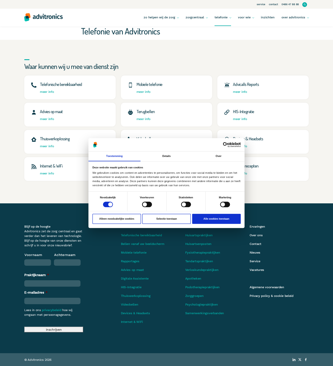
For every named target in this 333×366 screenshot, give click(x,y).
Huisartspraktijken (199, 235)
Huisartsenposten (198, 244)
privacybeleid (51, 310)
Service (261, 4)
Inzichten (267, 17)
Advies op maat (132, 270)
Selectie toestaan (166, 218)
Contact (273, 4)
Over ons (256, 235)
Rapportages (130, 261)
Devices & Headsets (135, 313)
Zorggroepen (194, 296)
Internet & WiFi (132, 322)
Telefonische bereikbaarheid (141, 235)
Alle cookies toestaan (216, 218)
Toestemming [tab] (114, 156)
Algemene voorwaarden (267, 287)
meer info (47, 92)
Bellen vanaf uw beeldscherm (142, 244)
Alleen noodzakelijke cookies (116, 218)
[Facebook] (306, 360)
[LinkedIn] (294, 360)
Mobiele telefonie (134, 252)
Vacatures (257, 270)
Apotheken (193, 278)
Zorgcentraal (195, 17)
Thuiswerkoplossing (136, 296)
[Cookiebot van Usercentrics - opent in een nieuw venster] (225, 144)
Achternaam (65, 255)
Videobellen (129, 304)
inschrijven (54, 329)
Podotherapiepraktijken (202, 287)
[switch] (147, 204)
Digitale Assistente (135, 278)
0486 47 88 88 (290, 4)
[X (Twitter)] (300, 360)
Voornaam (33, 255)
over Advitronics (293, 17)
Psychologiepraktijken (201, 304)
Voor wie (244, 17)
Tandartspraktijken (199, 261)
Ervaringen (257, 226)
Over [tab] (218, 156)
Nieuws (255, 252)
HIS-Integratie (131, 287)
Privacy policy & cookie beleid (271, 296)
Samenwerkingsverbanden (204, 313)
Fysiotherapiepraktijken (202, 252)
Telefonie (221, 17)
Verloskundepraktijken (202, 270)
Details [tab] (166, 156)
